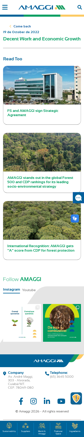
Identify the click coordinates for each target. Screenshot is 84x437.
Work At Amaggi (42, 432)
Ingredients (74, 431)
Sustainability (9, 431)
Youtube (29, 290)
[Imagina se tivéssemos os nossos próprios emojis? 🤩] (22, 323)
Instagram (11, 289)
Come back (22, 26)
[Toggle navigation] (5, 7)
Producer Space (58, 432)
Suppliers (25, 431)
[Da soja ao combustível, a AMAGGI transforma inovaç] (62, 323)
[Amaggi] (42, 7)
